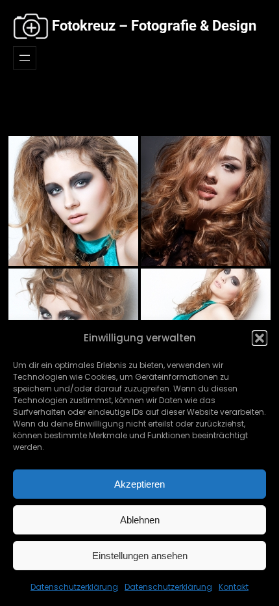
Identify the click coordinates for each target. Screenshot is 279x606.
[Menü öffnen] (24, 58)
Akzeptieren (139, 484)
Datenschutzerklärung (74, 586)
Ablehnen (140, 519)
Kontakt (234, 586)
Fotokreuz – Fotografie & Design (154, 26)
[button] (259, 338)
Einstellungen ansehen (140, 555)
